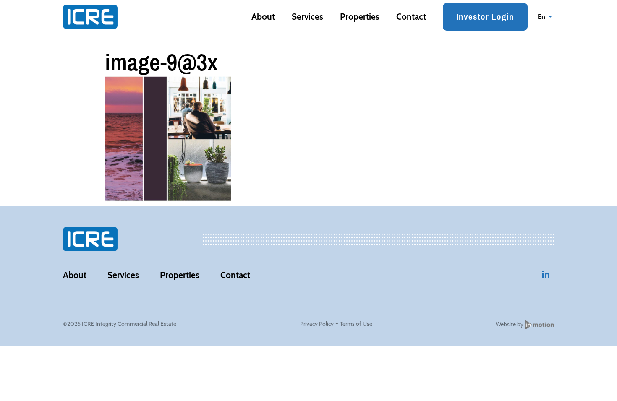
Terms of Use (356, 324)
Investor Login (485, 16)
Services (307, 16)
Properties (359, 16)
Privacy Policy (317, 324)
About (263, 16)
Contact (411, 16)
